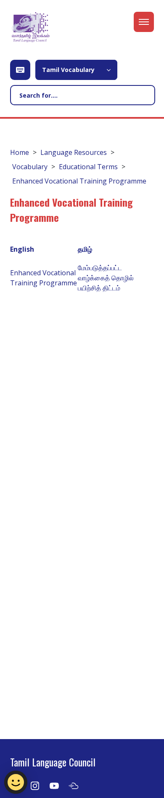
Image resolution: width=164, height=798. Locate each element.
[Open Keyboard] (20, 70)
